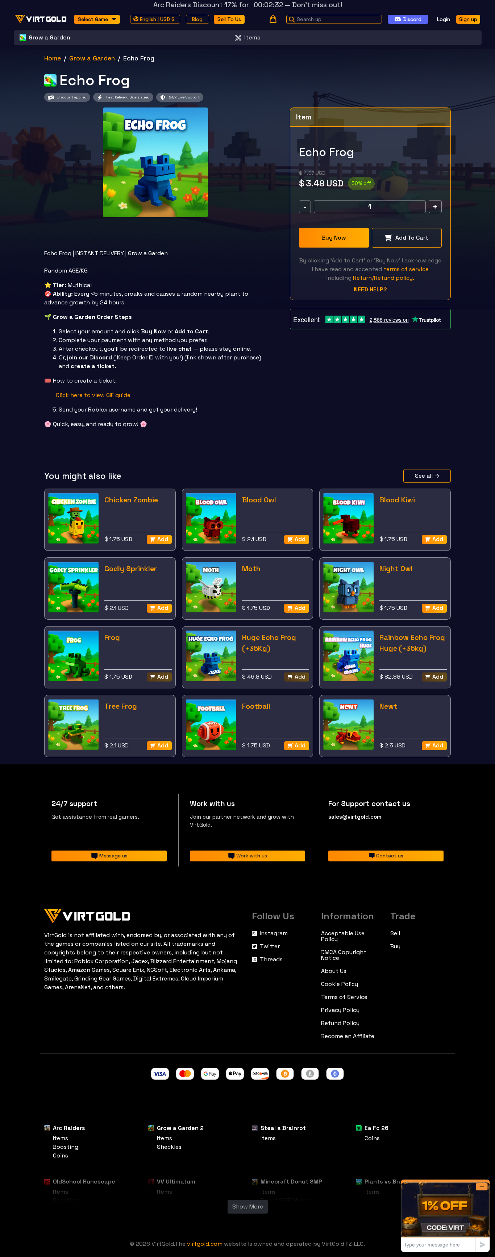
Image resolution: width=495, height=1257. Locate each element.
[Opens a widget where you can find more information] (445, 1215)
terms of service (406, 269)
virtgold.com (204, 1244)
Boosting (65, 1147)
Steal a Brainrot (283, 1128)
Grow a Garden (92, 58)
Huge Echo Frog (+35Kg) (269, 643)
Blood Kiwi (397, 500)
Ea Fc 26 (376, 1128)
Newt (388, 706)
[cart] (273, 19)
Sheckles (169, 1147)
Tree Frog (120, 706)
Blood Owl (259, 500)
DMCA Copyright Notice (343, 955)
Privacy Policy (340, 1010)
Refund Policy (340, 1023)
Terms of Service (344, 997)
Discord (412, 19)
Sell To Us (229, 19)
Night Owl (396, 568)
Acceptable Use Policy (343, 936)
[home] (41, 19)
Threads (271, 959)
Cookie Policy (339, 984)
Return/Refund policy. (383, 278)
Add (162, 539)
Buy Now (334, 237)
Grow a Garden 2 (180, 1128)
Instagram (274, 933)
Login (443, 19)
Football (256, 706)
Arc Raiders (69, 1128)
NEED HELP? (370, 289)
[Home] (143, 914)
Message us (113, 855)
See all (424, 476)
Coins (60, 1155)
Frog (112, 637)
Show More (247, 1206)
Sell (395, 933)
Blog (197, 19)
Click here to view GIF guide (93, 395)
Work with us (251, 855)
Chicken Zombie (131, 500)
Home (52, 58)
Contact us (389, 855)
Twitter (270, 946)
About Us (333, 971)
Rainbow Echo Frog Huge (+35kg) (412, 643)
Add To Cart (411, 237)
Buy (395, 946)
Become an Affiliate (347, 1036)
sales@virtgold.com (355, 816)
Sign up (468, 19)
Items (252, 37)
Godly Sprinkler (130, 568)
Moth (251, 568)
